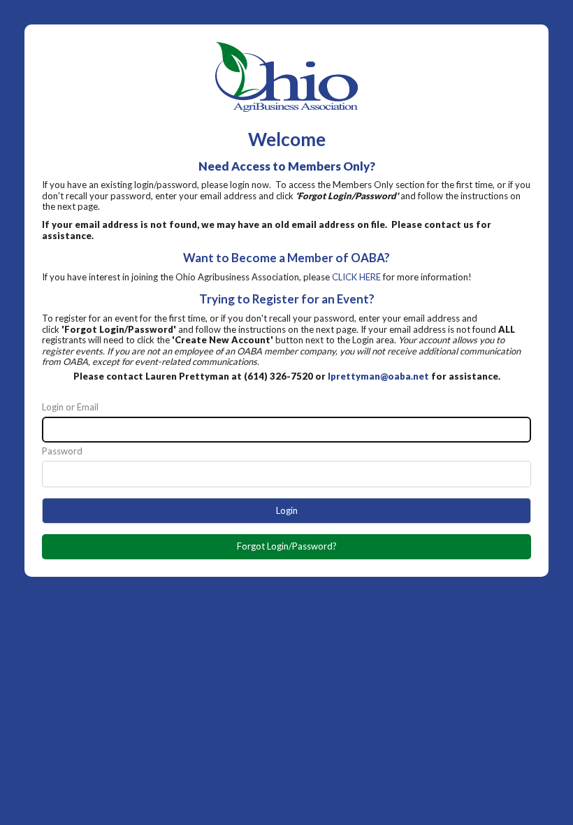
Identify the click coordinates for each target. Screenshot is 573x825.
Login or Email (70, 407)
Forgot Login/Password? (287, 546)
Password (62, 451)
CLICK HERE (356, 276)
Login (287, 510)
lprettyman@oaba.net (378, 376)
